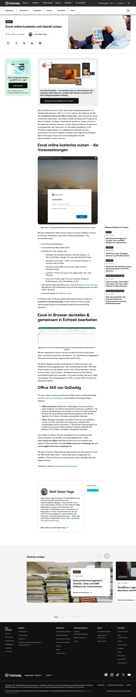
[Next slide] (106, 556)
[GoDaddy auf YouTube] (129, 676)
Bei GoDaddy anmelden (104, 631)
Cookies (128, 685)
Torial (56, 520)
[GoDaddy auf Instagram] (112, 676)
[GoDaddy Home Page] (13, 675)
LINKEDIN (75, 518)
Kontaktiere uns (9, 641)
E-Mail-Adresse (47, 3)
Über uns (7, 633)
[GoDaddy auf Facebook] (106, 676)
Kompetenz (24, 10)
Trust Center (8, 651)
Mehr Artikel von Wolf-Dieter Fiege (53, 528)
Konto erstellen (101, 641)
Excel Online (66, 113)
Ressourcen (22, 639)
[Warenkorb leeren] (128, 3)
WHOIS (58, 649)
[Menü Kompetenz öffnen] (29, 10)
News (72, 10)
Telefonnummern (122, 663)
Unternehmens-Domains (63, 639)
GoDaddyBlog (9, 644)
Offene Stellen (9, 637)
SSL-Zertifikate (80, 3)
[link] (16, 43)
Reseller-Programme (80, 637)
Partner (76, 641)
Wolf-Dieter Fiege (40, 34)
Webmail (58, 646)
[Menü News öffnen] (76, 10)
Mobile (9, 22)
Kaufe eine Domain (123, 631)
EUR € (48, 675)
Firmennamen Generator (63, 642)
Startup (49, 10)
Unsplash (74, 466)
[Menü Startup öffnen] (53, 10)
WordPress (61, 10)
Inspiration (37, 10)
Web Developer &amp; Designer (115, 275)
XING (68, 518)
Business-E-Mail (122, 645)
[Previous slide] (99, 556)
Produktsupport (23, 631)
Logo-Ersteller (122, 659)
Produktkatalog (60, 653)
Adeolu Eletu (61, 466)
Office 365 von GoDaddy (50, 398)
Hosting (120, 652)
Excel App (67, 293)
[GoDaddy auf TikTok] (117, 676)
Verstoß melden (23, 635)
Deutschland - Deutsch (33, 675)
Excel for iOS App (89, 285)
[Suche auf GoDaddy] (128, 10)
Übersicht (9, 10)
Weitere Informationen (81, 592)
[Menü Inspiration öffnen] (43, 10)
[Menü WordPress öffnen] (67, 10)
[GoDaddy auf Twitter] (123, 676)
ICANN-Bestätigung (61, 635)
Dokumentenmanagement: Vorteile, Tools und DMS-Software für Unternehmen (88, 583)
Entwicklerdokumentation (63, 631)
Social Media (93, 490)
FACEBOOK (45, 520)
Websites (120, 641)
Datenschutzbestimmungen (115, 685)
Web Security (121, 655)
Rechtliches (8, 648)
